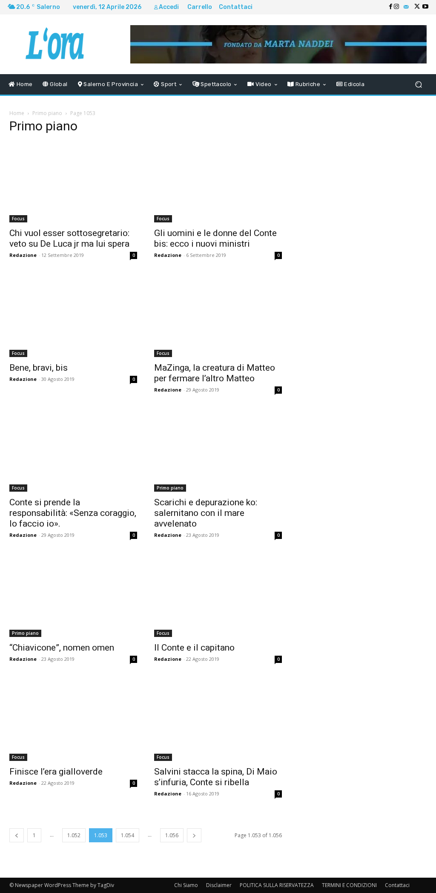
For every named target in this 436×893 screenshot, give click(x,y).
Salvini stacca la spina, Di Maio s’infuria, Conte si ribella (215, 776)
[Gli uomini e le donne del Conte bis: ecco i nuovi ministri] (218, 182)
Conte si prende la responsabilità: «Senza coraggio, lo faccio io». (72, 513)
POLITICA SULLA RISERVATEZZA (277, 885)
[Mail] (406, 7)
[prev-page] (16, 835)
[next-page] (194, 835)
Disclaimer (219, 885)
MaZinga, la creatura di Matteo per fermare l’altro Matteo (214, 373)
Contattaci (397, 885)
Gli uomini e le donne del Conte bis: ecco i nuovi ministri (215, 238)
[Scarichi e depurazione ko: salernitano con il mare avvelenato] (218, 452)
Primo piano (47, 113)
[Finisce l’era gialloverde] (73, 721)
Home (16, 113)
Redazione (23, 255)
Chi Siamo (186, 885)
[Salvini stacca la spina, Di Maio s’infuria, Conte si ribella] (218, 721)
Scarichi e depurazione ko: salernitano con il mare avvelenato (205, 513)
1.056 (171, 835)
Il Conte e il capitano (194, 647)
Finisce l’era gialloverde (56, 771)
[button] (418, 85)
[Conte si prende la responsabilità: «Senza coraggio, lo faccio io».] (73, 452)
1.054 (127, 835)
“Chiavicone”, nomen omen (61, 647)
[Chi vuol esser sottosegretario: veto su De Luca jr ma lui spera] (73, 182)
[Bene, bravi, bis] (73, 317)
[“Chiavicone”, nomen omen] (73, 597)
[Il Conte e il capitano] (218, 597)
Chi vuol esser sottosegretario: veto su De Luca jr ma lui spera (69, 238)
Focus (18, 219)
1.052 (73, 835)
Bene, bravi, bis (38, 368)
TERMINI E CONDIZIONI (349, 885)
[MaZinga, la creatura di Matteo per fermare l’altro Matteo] (218, 317)
